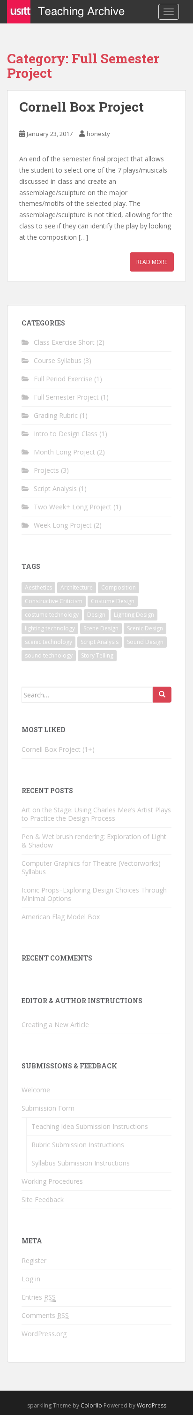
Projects (46, 470)
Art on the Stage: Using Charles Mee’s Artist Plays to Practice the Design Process (96, 814)
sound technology (49, 655)
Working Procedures (52, 1181)
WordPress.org (44, 1333)
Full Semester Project (66, 397)
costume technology (52, 615)
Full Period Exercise (63, 378)
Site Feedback (43, 1199)
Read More (151, 262)
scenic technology (48, 642)
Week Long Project (63, 525)
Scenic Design (145, 628)
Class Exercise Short (64, 342)
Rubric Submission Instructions (77, 1144)
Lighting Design (134, 615)
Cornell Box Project (81, 106)
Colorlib (91, 1405)
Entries (39, 1297)
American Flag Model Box (61, 916)
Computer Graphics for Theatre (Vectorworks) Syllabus (91, 867)
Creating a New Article (55, 1024)
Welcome (36, 1089)
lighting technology (50, 628)
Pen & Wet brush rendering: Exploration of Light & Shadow (94, 840)
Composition (118, 587)
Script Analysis (55, 488)
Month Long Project (64, 451)
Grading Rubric (56, 415)
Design (96, 615)
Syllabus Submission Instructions (80, 1162)
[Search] (162, 695)
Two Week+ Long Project (72, 506)
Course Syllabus (58, 360)
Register (34, 1260)
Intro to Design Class (65, 433)
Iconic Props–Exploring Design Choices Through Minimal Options (94, 894)
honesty (98, 133)
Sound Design (145, 642)
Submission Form (48, 1108)
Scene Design (101, 628)
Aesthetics (38, 587)
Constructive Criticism (53, 601)
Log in (31, 1278)
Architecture (76, 587)
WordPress (151, 1405)
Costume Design (112, 601)
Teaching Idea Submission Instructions (89, 1126)
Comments (45, 1315)
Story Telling (97, 655)
